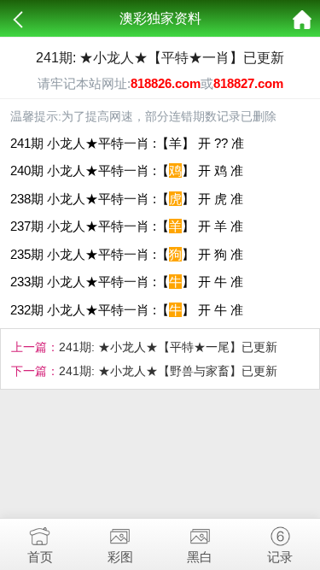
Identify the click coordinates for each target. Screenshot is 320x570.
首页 (40, 556)
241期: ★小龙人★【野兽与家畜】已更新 (168, 371)
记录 (280, 556)
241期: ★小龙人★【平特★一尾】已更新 (168, 347)
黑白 (199, 556)
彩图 (120, 556)
